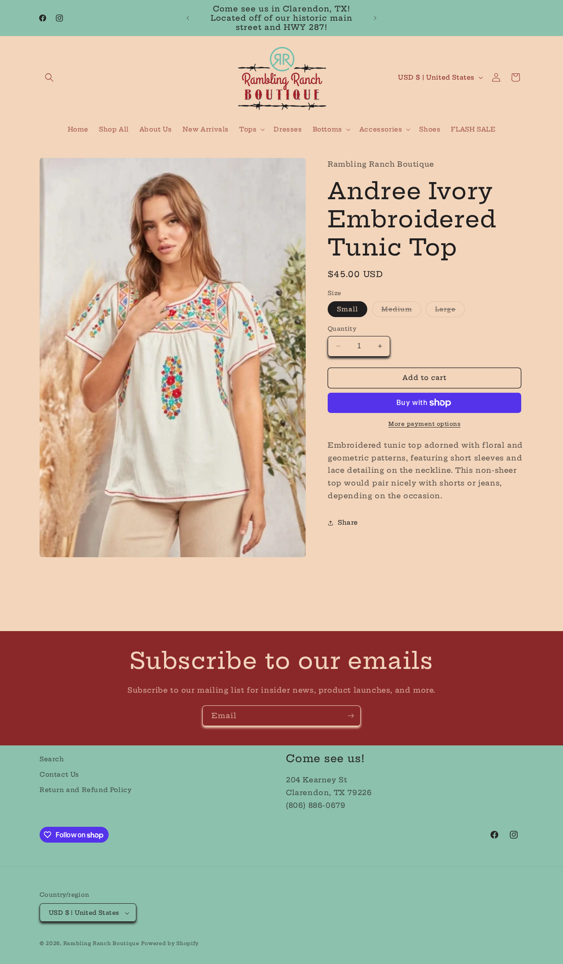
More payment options (424, 423)
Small (347, 309)
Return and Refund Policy (86, 790)
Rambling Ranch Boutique (101, 944)
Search (52, 759)
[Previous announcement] (187, 18)
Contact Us (59, 774)
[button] (49, 77)
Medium (401, 311)
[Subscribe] (350, 715)
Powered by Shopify (170, 944)
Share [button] (348, 522)
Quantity (342, 328)
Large (450, 311)
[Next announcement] (375, 18)
